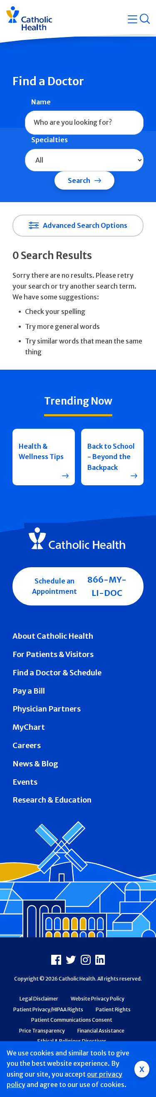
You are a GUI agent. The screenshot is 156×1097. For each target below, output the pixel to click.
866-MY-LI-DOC (106, 586)
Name (41, 102)
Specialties (49, 140)
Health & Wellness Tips (41, 451)
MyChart (28, 727)
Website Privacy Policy (97, 999)
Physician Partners (46, 709)
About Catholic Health (52, 636)
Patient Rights (113, 1009)
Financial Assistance (100, 1031)
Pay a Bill (28, 691)
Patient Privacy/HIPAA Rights (48, 1009)
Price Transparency (42, 1031)
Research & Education (52, 800)
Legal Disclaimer (39, 999)
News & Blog (35, 763)
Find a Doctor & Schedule (57, 672)
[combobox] (84, 123)
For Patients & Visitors (53, 654)
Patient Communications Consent (71, 1020)
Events (24, 782)
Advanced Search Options (85, 225)
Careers (26, 745)
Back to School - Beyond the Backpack (111, 457)
